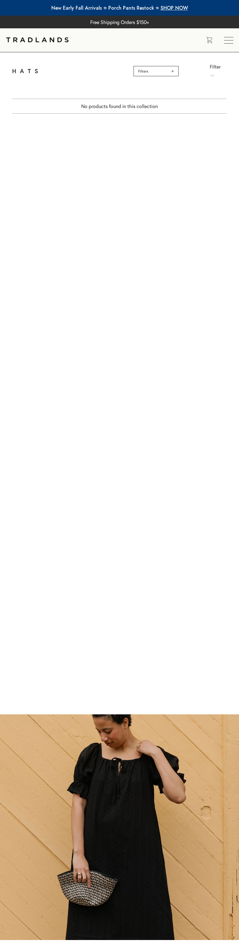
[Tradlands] (101, 40)
